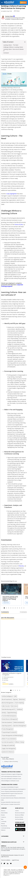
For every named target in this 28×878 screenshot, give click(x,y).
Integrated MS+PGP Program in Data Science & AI (12, 793)
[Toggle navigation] (1, 2)
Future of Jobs (19, 224)
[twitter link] (4, 863)
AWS (15, 696)
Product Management (7, 729)
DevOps (4, 712)
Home (3, 759)
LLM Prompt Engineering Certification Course (11, 776)
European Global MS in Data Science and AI (10, 802)
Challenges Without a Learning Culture (13, 47)
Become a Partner (19, 817)
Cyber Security (5, 706)
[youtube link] (10, 863)
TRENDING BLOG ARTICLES (8, 842)
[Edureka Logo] (7, 767)
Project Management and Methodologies (12, 735)
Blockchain (22, 699)
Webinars (3, 830)
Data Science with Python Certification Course (11, 778)
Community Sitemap (5, 828)
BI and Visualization (7, 699)
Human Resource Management (9, 719)
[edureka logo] (10, 2)
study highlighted (11, 194)
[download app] (20, 826)
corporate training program (12, 285)
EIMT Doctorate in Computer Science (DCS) (10, 804)
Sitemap (3, 823)
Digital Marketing (12, 712)
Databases (19, 709)
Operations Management (19, 725)
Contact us (3, 817)
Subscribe (23, 2)
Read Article (6, 602)
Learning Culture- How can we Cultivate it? (13, 49)
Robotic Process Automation (9, 738)
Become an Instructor (20, 812)
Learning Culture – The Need (10, 45)
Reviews (3, 815)
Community (3, 821)
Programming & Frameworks (9, 732)
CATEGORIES (4, 836)
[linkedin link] (14, 16)
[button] (4, 608)
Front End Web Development (9, 715)
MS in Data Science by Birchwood (8, 795)
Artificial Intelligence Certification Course (10, 780)
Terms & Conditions (5, 860)
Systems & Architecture (8, 752)
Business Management (7, 702)
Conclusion (6, 53)
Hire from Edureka (19, 819)
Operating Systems (7, 725)
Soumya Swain (9, 16)
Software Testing (19, 742)
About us (3, 810)
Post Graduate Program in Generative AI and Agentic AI (13, 789)
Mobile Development (19, 722)
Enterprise (11, 759)
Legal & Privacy (15, 860)
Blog (7, 759)
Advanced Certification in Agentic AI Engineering (11, 774)
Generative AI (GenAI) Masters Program (9, 787)
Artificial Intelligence (7, 696)
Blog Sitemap (4, 825)
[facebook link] (1, 863)
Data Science (14, 706)
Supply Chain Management (8, 748)
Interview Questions (7, 722)
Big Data (15, 699)
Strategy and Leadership (8, 745)
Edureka (21, 566)
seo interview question (7, 742)
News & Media (4, 812)
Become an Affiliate (19, 815)
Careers (17, 810)
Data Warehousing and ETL (8, 709)
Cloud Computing (19, 702)
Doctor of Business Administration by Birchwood (12, 791)
